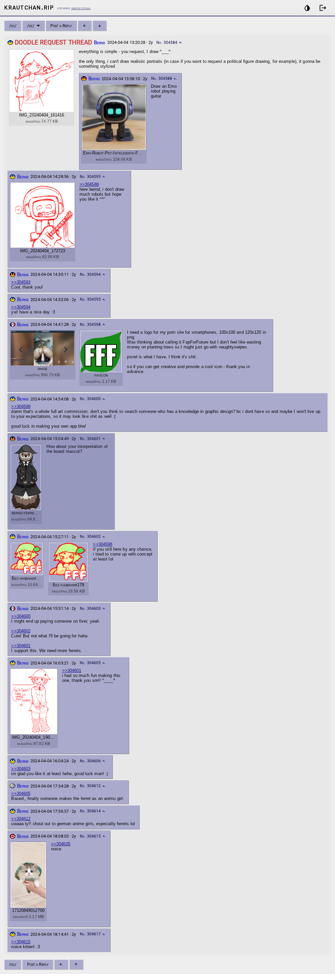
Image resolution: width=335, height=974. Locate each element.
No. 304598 (90, 324)
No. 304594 (90, 274)
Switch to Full (81, 8)
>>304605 (20, 793)
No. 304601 (90, 438)
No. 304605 (90, 663)
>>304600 (20, 616)
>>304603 (20, 768)
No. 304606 (90, 761)
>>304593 (20, 282)
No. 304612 (90, 786)
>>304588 (89, 184)
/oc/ (12, 25)
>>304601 (20, 645)
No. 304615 (90, 836)
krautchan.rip (29, 7)
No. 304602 (90, 536)
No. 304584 (166, 42)
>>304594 (20, 307)
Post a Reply (61, 25)
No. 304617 (90, 934)
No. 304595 (90, 299)
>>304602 (20, 631)
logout (323, 8)
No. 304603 (90, 608)
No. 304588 (161, 78)
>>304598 (20, 406)
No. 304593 (90, 176)
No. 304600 (90, 399)
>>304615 (20, 941)
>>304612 (20, 818)
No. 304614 (90, 811)
